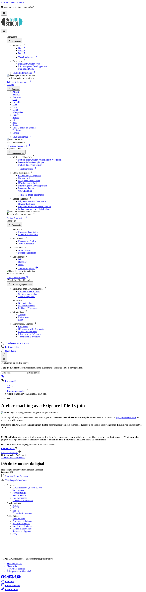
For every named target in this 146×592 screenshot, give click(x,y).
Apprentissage (24, 250)
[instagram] (7, 577)
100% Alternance (26, 243)
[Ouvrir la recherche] (4, 354)
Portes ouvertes (12, 347)
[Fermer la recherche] (4, 359)
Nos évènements (20, 498)
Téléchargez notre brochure (17, 343)
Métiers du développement (30, 165)
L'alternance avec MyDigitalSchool (34, 209)
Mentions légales (14, 563)
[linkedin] (11, 577)
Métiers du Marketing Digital (31, 162)
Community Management (29, 175)
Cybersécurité (24, 178)
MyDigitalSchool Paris (126, 417)
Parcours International (28, 234)
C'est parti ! (34, 373)
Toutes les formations (22, 513)
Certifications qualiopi (28, 294)
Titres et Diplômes (26, 296)
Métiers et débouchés (22, 528)
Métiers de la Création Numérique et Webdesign (39, 160)
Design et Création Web (29, 64)
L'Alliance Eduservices (23, 500)
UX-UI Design (25, 191)
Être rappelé (10, 381)
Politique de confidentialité (19, 571)
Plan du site (12, 566)
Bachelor (22, 262)
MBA (21, 264)
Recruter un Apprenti (22, 531)
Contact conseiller (9, 452)
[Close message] (4, 13)
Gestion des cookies (16, 568)
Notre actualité (19, 493)
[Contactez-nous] (3, 377)
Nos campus (18, 490)
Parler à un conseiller (27, 331)
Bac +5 (21, 53)
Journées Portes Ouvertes (16, 476)
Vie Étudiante (19, 518)
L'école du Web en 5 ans (29, 291)
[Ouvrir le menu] (4, 31)
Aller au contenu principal (13, 2)
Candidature (10, 351)
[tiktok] (15, 577)
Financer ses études (27, 241)
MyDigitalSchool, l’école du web (27, 487)
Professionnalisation (27, 253)
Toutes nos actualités (16, 391)
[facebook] (3, 577)
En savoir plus (8, 448)
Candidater (23, 326)
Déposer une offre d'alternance (32, 201)
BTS (20, 259)
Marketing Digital (26, 69)
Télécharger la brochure (29, 336)
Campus (10, 84)
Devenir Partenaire (26, 204)
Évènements (23, 317)
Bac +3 (21, 50)
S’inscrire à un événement (29, 334)
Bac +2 (21, 48)
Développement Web (27, 183)
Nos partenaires (25, 303)
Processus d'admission (28, 232)
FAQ (20, 320)
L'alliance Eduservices (28, 308)
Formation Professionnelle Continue (34, 206)
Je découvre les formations (13, 457)
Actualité (22, 315)
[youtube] (19, 577)
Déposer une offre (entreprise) (31, 329)
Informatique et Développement (32, 66)
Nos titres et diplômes (22, 526)
